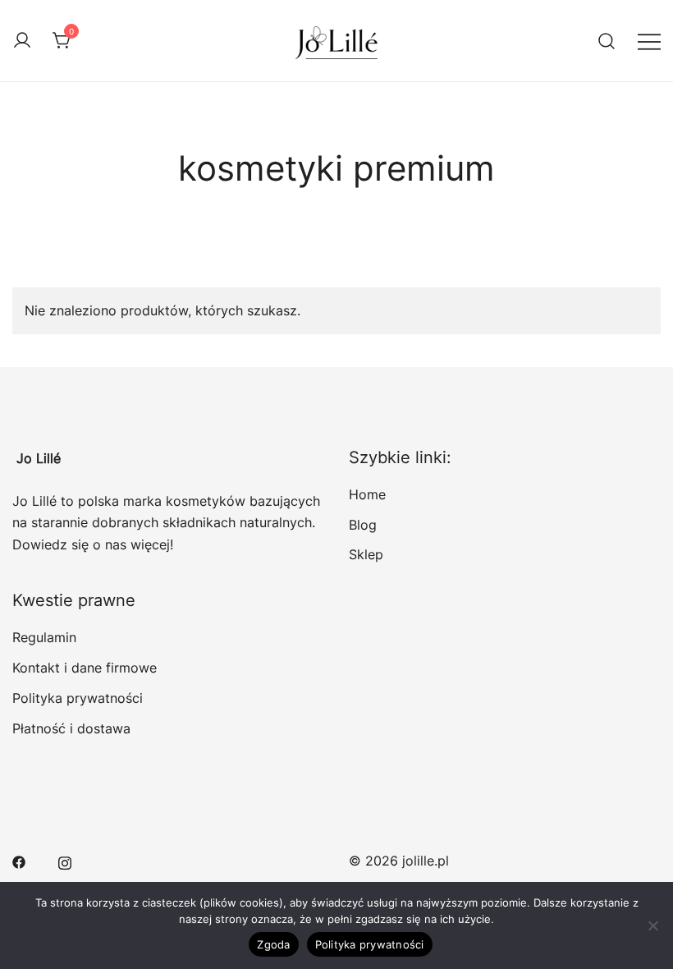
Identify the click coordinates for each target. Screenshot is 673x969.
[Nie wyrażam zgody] (652, 925)
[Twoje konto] (22, 41)
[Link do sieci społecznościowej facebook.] (18, 860)
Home (367, 494)
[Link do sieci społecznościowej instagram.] (64, 860)
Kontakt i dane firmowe (84, 667)
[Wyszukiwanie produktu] (607, 41)
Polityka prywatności (77, 698)
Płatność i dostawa (71, 728)
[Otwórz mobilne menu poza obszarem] (649, 41)
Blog (363, 525)
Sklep (366, 554)
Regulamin (44, 637)
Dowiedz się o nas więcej (91, 544)
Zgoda (273, 944)
